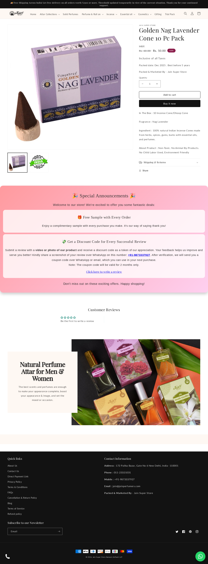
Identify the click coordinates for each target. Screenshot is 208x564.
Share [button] (145, 170)
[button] (49, 14)
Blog (10, 503)
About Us (12, 465)
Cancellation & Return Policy (22, 497)
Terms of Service (16, 508)
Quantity (143, 77)
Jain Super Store (99, 557)
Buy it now (169, 103)
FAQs (10, 492)
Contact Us (13, 471)
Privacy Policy (15, 482)
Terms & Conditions (18, 487)
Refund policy (15, 514)
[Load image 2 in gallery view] (38, 162)
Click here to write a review (104, 272)
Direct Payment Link (18, 476)
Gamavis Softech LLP (114, 557)
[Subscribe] (59, 531)
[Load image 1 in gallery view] (17, 162)
